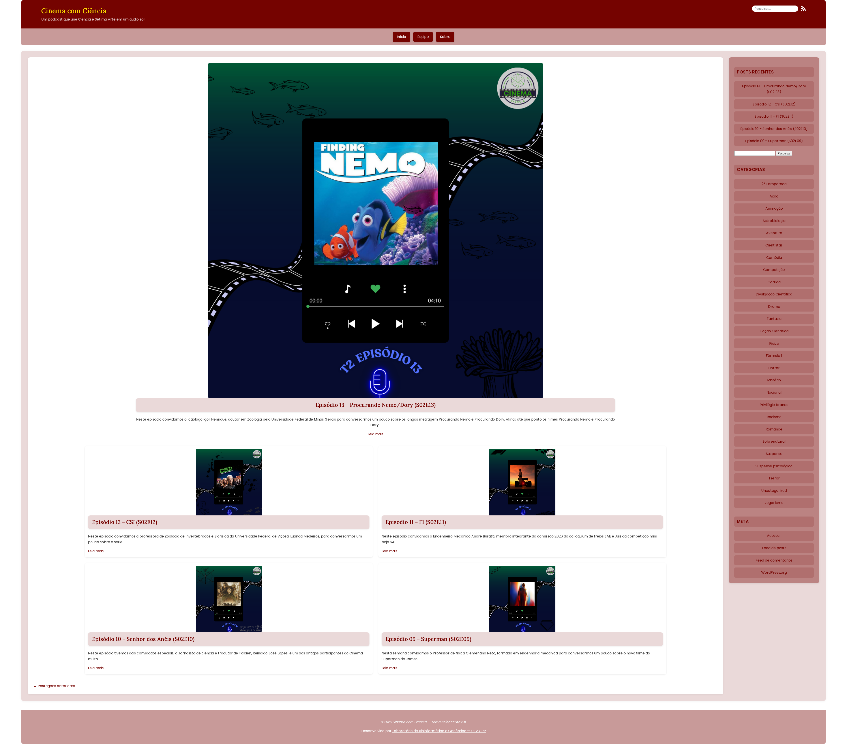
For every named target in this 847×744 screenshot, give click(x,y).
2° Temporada (774, 183)
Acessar (774, 535)
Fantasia (774, 318)
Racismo (774, 416)
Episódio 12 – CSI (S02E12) (124, 522)
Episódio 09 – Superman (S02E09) (428, 639)
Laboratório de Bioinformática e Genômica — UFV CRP (439, 730)
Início (401, 36)
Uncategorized (774, 490)
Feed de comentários (774, 560)
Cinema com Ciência (73, 10)
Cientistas (774, 245)
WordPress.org (774, 572)
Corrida (774, 282)
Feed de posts (774, 547)
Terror (774, 478)
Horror (774, 367)
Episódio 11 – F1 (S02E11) (416, 522)
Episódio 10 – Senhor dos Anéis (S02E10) (143, 639)
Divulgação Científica (774, 294)
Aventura (774, 232)
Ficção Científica (774, 331)
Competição (774, 269)
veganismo (774, 502)
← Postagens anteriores (54, 685)
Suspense (774, 453)
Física (774, 343)
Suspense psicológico (774, 466)
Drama (774, 306)
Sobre (445, 36)
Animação (774, 208)
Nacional (773, 392)
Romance (774, 429)
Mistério (774, 380)
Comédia (774, 257)
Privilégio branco (774, 404)
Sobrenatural (774, 441)
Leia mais (375, 434)
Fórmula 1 (774, 355)
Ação (774, 196)
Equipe (423, 36)
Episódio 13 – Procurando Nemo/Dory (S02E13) (376, 405)
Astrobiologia (774, 220)
